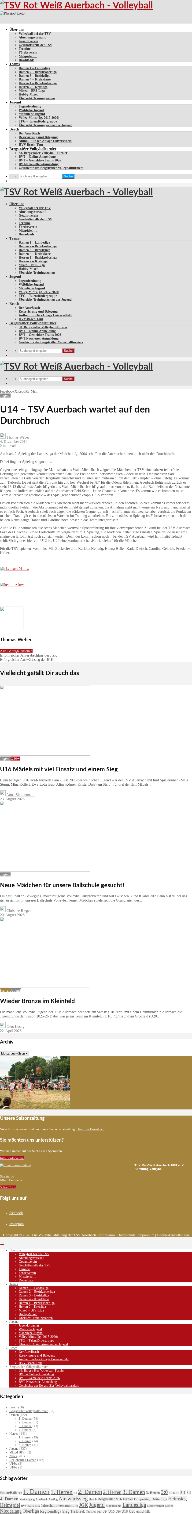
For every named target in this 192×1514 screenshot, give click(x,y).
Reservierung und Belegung (38, 137)
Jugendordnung (30, 106)
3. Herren (25, 1445)
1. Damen (25, 1418)
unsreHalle (143, 1511)
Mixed (169, 1505)
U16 (118, 1511)
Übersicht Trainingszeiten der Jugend (45, 125)
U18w (13, 1467)
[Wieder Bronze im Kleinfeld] (45, 986)
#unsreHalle (9, 1493)
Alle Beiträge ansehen (16, 651)
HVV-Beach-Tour (31, 144)
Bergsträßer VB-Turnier (115, 1499)
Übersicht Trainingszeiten (37, 98)
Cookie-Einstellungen (173, 1235)
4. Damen (25, 1430)
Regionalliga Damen (22, 1460)
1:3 (75, 1493)
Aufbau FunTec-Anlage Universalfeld (45, 141)
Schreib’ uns (8, 1187)
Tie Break (77, 1511)
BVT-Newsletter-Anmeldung (39, 164)
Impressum (107, 1235)
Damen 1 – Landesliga (34, 68)
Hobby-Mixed (28, 94)
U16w (15, 759)
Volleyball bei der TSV (35, 33)
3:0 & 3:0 (174, 1492)
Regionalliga (50, 1511)
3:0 (164, 1492)
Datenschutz (126, 1235)
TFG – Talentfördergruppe (38, 121)
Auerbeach (42, 1499)
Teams (14, 64)
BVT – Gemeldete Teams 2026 (40, 160)
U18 (125, 1511)
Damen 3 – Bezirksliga (34, 75)
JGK (83, 1505)
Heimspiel (10, 1505)
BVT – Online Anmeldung (37, 156)
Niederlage (11, 1511)
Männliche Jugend (32, 114)
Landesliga (134, 1505)
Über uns (16, 29)
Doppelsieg (142, 1499)
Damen (14, 1415)
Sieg (66, 1511)
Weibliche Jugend (31, 110)
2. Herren (25, 1441)
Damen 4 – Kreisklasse (35, 79)
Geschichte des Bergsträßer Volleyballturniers (51, 168)
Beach (14, 129)
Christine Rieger (18, 911)
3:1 (183, 1492)
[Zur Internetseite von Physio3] (12, 13)
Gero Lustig (15, 1026)
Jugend (15, 102)
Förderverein (28, 52)
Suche (68, 176)
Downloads (26, 60)
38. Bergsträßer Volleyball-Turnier (43, 153)
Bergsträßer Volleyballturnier (32, 149)
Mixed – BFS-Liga (32, 90)
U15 (111, 1511)
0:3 (20, 1493)
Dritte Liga (159, 1499)
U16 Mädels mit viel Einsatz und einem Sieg (59, 769)
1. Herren (25, 1437)
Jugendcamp (114, 1505)
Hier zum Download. (90, 1129)
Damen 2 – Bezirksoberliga (38, 72)
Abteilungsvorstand (32, 37)
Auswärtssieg (73, 1498)
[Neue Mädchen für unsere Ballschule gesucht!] (45, 870)
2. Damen (25, 1422)
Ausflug (53, 1499)
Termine (24, 48)
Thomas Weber (17, 437)
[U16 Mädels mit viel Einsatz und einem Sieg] (45, 754)
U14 (105, 1511)
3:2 (189, 1493)
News (13, 1456)
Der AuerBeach (29, 133)
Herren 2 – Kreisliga (33, 87)
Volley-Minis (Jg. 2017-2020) (39, 117)
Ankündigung (27, 1499)
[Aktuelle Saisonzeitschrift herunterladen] (67, 1165)
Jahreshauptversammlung (59, 1505)
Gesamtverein (28, 41)
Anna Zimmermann (20, 795)
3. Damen (25, 1426)
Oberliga (30, 1511)
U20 (132, 1511)
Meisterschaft (155, 1505)
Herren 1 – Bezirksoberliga (38, 83)
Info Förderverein (12, 1158)
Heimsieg (177, 1498)
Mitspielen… (28, 56)
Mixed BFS (17, 1452)
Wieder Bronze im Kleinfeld (37, 1001)
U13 (99, 1511)
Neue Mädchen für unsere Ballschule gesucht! (62, 885)
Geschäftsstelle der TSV (35, 45)
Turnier (91, 1511)
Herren (5, 990)
